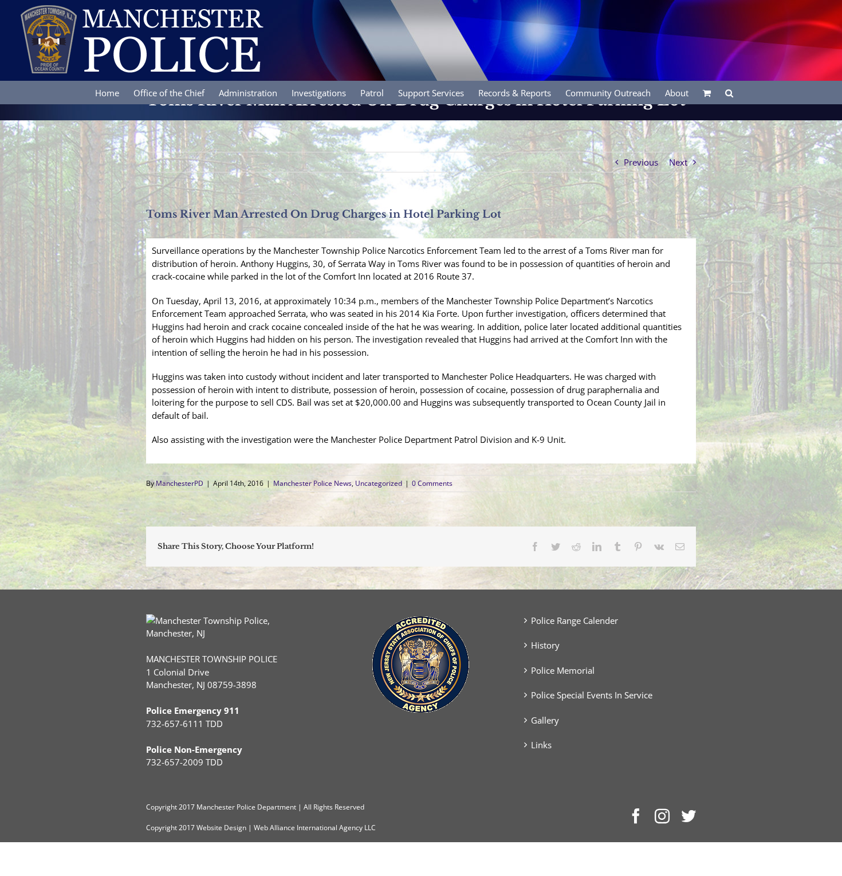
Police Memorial (563, 670)
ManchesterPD (179, 483)
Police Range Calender (574, 620)
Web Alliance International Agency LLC (315, 827)
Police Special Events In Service (591, 695)
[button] (729, 92)
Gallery (545, 720)
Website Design (221, 827)
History (545, 645)
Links (541, 745)
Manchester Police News (312, 483)
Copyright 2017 (170, 827)
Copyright (161, 807)
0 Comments (432, 483)
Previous (641, 162)
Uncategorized (378, 483)
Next (678, 162)
